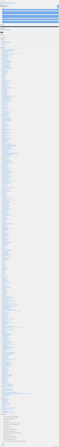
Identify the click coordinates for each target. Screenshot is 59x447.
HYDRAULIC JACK (4, 276)
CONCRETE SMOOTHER (5, 239)
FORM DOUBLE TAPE (5, 85)
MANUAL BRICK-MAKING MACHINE (7, 154)
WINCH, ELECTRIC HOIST (5, 303)
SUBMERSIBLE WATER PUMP (6, 399)
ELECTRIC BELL (4, 194)
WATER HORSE (4, 90)
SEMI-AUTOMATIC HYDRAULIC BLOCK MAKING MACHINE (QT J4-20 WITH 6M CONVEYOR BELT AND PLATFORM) (18, 393)
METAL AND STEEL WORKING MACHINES (9, 15)
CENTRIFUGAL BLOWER (5, 244)
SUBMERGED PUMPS (5, 400)
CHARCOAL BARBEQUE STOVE (6, 312)
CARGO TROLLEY (4, 88)
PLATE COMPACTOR (5, 253)
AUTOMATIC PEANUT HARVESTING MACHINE (8, 359)
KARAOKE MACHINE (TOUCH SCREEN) (7, 57)
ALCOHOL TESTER (4, 98)
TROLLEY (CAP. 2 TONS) (5, 321)
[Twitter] (58, 8)
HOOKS (3, 283)
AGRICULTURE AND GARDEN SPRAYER (7, 342)
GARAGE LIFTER (4, 324)
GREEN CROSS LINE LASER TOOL (6, 100)
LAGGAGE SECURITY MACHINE (6, 188)
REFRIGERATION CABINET (5, 139)
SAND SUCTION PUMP (5, 395)
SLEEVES (3, 272)
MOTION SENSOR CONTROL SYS (6, 64)
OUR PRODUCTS (4, 44)
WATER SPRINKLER (4, 398)
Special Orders (4, 35)
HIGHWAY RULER (4, 73)
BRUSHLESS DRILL (4, 93)
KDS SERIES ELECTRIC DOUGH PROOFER (8, 50)
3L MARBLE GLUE (4, 101)
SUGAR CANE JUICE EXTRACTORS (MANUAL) (8, 352)
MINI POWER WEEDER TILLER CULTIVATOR (8, 330)
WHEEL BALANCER (4, 298)
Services (3, 445)
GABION (3, 79)
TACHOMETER (4, 284)
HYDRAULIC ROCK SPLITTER (6, 394)
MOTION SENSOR (4, 63)
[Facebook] (58, 6)
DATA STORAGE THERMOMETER (6, 287)
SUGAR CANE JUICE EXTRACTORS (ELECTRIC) (8, 353)
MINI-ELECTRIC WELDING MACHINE (7, 309)
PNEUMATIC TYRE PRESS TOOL (6, 296)
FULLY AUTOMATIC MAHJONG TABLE (7, 197)
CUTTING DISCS (4, 131)
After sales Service (6, 22)
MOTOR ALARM (4, 198)
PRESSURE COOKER (5, 335)
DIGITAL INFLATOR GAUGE (6, 83)
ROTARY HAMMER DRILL (5, 94)
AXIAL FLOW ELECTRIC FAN (6, 242)
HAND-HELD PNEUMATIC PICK (6, 118)
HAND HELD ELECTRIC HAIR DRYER (7, 411)
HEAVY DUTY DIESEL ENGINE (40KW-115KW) (8, 149)
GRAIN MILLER (4, 211)
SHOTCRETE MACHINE (5, 377)
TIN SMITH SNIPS (4, 115)
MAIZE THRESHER (4, 366)
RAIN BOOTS (4, 226)
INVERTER (3, 237)
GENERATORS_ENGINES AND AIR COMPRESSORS (11, 11)
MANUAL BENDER (4, 371)
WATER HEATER (4, 58)
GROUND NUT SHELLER (5, 129)
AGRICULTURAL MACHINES (6, 14)
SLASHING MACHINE (5, 293)
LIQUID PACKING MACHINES (6, 348)
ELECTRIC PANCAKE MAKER (6, 160)
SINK (3, 388)
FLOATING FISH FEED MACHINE (6, 127)
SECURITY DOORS (4, 224)
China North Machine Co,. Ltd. (8, 3)
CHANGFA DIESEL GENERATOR (6, 147)
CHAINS (3, 76)
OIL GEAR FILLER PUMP (5, 104)
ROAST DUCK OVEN (5, 196)
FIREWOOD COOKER (5, 315)
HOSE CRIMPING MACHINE (6, 257)
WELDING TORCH (4, 265)
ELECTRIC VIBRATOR (5, 378)
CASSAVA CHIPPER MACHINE (6, 206)
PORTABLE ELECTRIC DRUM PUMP (7, 181)
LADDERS (3, 74)
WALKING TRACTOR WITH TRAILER (7, 223)
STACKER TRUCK (4, 302)
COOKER (3, 311)
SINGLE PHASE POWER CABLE (6, 254)
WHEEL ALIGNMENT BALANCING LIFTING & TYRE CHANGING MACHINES (13, 441)
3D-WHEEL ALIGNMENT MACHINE (7, 300)
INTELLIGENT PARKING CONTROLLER (7, 228)
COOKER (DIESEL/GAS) (5, 317)
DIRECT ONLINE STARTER (5, 232)
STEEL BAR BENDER (5, 373)
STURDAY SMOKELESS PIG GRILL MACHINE (8, 362)
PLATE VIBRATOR (4, 245)
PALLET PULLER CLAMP (5, 103)
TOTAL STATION (4, 289)
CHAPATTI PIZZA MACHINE (6, 340)
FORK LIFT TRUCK (4, 323)
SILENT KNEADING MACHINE (6, 158)
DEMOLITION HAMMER (5, 92)
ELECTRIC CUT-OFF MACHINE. (6, 116)
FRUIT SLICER (4, 351)
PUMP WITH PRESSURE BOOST (6, 179)
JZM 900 (3, 391)
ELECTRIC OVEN (4, 409)
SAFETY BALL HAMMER (5, 135)
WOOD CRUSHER (4, 313)
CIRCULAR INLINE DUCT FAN (6, 235)
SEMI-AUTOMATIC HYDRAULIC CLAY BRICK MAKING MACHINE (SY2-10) (12, 392)
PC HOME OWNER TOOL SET (6, 112)
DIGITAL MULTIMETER (5, 291)
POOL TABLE (4, 193)
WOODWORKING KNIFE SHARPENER (7, 182)
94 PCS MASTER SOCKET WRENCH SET (7, 110)
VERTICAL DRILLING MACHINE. (6, 333)
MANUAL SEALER (4, 328)
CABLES (3, 231)
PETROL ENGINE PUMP (5, 140)
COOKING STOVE (4, 345)
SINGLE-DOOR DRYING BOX (6, 159)
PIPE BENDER (4, 186)
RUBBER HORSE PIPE (5, 238)
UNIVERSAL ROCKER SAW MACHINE (7, 389)
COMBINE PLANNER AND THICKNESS (7, 119)
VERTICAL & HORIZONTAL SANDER (7, 385)
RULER (3, 77)
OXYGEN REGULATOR (5, 236)
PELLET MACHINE (4, 355)
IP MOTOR (3, 142)
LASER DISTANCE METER (5, 285)
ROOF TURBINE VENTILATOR (6, 243)
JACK (3, 277)
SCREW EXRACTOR (5, 125)
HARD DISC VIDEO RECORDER (6, 191)
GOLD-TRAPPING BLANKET (6, 80)
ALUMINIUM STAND (5, 71)
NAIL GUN (3, 274)
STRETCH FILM (4, 69)
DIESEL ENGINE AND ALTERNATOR (7, 148)
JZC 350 (3, 264)
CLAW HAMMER (4, 128)
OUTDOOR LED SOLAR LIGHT (6, 65)
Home (1, 26)
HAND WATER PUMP (5, 141)
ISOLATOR (3, 256)
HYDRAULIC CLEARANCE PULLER (6, 97)
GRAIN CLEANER (4, 210)
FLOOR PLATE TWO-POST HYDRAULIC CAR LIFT (9, 301)
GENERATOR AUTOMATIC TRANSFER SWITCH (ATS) (9, 146)
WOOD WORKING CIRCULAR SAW (7, 390)
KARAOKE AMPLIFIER (5, 56)
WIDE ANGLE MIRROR (5, 200)
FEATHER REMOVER (5, 356)
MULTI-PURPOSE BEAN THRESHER (7, 365)
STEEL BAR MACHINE (5, 258)
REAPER (3, 404)
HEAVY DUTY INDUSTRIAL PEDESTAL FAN (8, 241)
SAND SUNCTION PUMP (5, 403)
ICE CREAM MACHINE (5, 212)
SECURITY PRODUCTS (6, 434)
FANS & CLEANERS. (6, 421)
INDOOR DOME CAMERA (5, 203)
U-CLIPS (3, 271)
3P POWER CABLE (4, 255)
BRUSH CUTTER (4, 292)
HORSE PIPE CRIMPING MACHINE (6, 374)
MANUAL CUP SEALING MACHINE (6, 327)
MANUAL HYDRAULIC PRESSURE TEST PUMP (8, 87)
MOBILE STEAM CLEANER (5, 382)
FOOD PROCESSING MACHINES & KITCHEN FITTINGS (11, 16)
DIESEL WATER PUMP (5, 150)
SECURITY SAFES (4, 230)
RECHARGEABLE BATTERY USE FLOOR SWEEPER (8, 49)
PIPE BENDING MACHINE (5, 259)
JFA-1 (3, 266)
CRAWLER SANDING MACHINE (6, 172)
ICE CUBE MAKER (4, 339)
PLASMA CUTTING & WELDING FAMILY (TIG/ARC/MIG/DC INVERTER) (11, 310)
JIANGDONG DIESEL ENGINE (6, 151)
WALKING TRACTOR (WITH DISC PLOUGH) (8, 408)
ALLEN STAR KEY (4, 136)
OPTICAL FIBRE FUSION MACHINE (7, 61)
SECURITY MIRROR (5, 225)
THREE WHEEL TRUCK (5, 222)
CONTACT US (6, 10)
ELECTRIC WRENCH (5, 175)
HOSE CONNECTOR (5, 89)
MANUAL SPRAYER (4, 111)
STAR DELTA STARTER (5, 234)
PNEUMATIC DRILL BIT (5, 108)
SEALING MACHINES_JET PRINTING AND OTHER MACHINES (12, 13)
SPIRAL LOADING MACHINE (6, 361)
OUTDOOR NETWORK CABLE (6, 190)
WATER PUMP (4, 401)
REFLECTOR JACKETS (5, 227)
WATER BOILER (4, 220)
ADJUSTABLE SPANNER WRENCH (6, 138)
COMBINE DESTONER (5, 368)
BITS (3, 109)
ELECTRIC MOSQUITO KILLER (6, 81)
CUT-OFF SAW (4, 95)
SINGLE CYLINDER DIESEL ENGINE (6, 143)
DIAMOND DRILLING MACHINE (6, 168)
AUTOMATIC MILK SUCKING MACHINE (7, 334)
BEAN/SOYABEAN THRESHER (6, 364)
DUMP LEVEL (4, 278)
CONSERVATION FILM (5, 70)
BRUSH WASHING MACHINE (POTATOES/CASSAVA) (9, 344)
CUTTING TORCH (4, 280)
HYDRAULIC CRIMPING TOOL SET (7, 96)
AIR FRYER (3, 130)
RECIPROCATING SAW (5, 165)
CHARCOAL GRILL (4, 316)
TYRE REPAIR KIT (4, 267)
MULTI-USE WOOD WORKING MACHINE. (8, 384)
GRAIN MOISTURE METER (5, 281)
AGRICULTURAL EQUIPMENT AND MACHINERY (10, 416)
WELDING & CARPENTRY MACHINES (9, 19)
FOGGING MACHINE (5, 185)
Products (3, 444)
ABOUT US (5, 9)
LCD (2, 184)
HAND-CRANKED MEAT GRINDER (6, 161)
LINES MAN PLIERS (4, 114)
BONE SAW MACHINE (5, 157)
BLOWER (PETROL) (4, 295)
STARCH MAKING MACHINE (6, 358)
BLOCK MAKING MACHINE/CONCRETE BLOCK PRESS (9, 412)
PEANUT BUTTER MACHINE (6, 214)
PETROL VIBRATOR (5, 252)
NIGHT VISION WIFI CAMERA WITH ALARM (8, 199)
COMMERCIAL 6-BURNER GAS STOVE (7, 347)
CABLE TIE (3, 102)
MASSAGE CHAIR (4, 410)
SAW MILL (3, 386)
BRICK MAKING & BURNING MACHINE (7, 155)
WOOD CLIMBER (4, 91)
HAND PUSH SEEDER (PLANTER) (6, 405)
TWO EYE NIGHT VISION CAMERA (7, 68)
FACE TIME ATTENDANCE (5, 59)
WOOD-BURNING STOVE (5, 346)
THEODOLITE (4, 286)
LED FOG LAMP (4, 105)
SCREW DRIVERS (4, 137)
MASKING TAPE (4, 86)
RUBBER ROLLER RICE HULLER (6, 121)
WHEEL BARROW (4, 248)
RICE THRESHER (4, 367)
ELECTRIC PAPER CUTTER (5, 370)
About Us (3, 443)
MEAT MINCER (4, 217)
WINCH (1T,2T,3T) (4, 319)
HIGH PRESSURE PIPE (5, 229)
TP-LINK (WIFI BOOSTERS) (6, 60)
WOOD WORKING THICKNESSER (6, 387)
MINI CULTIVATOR (4, 332)
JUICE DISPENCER (4, 338)
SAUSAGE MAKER (4, 218)
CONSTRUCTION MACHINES (6, 18)
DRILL (3, 117)
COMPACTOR (4, 187)
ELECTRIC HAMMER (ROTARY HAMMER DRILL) (8, 171)
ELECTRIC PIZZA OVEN (5, 162)
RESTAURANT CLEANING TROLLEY (7, 343)
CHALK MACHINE (4, 380)
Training (5, 21)
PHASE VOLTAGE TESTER (5, 113)
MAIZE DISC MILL (4, 123)
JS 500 (3, 263)
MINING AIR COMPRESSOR (6, 183)
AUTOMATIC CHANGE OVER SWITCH (7, 250)
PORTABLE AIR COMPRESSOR (6, 306)
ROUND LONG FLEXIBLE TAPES (6, 132)
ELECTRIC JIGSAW (4, 167)
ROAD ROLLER (4, 247)
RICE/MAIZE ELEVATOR (5, 207)
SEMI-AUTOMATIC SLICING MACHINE (7, 163)
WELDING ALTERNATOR (5, 308)
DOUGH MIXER (4, 350)
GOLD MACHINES (5, 426)
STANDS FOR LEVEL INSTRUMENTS (7, 282)
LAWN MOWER (4, 294)
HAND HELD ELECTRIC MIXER (6, 174)
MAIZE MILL (3, 216)
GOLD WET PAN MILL (5, 397)
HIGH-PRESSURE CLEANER (5, 381)
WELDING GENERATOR (5, 307)
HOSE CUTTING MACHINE (5, 376)
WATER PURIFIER (4, 178)
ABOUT (3, 8)
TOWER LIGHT (4, 78)
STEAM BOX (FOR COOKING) (6, 219)
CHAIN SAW (3, 383)
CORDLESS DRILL (4, 166)
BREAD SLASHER (4, 336)
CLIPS (3, 106)
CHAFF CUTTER (4, 204)
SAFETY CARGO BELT (5, 82)
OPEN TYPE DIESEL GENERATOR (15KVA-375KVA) (9, 144)
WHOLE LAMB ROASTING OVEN (6, 156)
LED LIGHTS (3, 290)
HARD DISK (3, 195)
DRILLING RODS (4, 75)
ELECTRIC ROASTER (5, 209)
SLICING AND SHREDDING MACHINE (7, 208)
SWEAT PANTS (4, 260)
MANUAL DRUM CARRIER (5, 320)
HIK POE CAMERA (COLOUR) (6, 66)
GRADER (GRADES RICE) (5, 363)
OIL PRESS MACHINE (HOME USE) (6, 215)
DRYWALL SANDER (4, 72)
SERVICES (3, 20)
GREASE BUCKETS (4, 269)
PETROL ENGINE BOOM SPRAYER (6, 341)
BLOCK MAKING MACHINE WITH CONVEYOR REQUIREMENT (10, 153)
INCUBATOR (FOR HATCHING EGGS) (7, 354)
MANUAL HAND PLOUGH (5, 55)
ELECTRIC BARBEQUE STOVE (6, 314)
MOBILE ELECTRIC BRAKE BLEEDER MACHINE (8, 297)
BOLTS (3, 275)
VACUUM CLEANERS (5, 51)
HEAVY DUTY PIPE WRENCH (6, 124)
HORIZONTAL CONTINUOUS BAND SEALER (8, 329)
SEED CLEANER (4, 331)
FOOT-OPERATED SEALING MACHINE (7, 326)
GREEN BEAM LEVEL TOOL (5, 99)
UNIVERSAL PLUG (4, 84)
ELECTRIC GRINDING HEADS (6, 170)
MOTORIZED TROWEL (5, 240)
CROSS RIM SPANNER (5, 126)
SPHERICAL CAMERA (5, 202)
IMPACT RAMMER (4, 246)
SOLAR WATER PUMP (5, 189)
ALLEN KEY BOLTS (4, 107)
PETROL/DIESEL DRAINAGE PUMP (7, 177)
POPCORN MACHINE (5, 337)
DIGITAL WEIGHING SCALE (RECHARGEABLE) (8, 318)
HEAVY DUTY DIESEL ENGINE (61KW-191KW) (8, 145)
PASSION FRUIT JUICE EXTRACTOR (7, 349)
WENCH (3, 325)
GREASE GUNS (4, 268)
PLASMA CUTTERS (4, 52)
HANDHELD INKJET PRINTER (6, 176)
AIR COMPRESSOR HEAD (5, 304)
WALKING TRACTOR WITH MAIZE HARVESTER (8, 407)
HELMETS (3, 262)
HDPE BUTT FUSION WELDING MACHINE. (8, 54)
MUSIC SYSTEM (4, 192)
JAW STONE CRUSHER (5, 251)
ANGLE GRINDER (4, 169)
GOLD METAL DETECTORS (6, 62)
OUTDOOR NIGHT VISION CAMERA (7, 67)
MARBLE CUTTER (4, 133)
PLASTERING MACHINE (5, 369)
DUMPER (3, 249)
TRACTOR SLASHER (5, 152)
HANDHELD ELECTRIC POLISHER (6, 173)
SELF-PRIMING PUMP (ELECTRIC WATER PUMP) (8, 180)
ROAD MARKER (4, 372)
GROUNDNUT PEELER (5, 213)
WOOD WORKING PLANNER (6, 120)
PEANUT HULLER (4, 122)
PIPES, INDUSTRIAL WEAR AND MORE (9, 12)
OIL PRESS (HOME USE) (5, 357)
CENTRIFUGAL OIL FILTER (5, 205)
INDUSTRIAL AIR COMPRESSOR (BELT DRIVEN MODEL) (9, 305)
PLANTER (3, 406)
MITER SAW (3, 164)
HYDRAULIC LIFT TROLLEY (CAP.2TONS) (7, 322)
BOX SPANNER (4, 134)
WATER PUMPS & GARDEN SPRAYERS (9, 17)
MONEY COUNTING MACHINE (6, 201)
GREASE (3, 273)
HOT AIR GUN (4, 288)
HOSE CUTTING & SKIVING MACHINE (7, 375)
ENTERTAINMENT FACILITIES (7, 419)
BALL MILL (3, 396)
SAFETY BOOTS (4, 261)
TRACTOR (3, 221)
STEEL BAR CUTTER (5, 53)
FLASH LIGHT (4, 270)
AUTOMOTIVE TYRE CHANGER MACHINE (8, 299)
